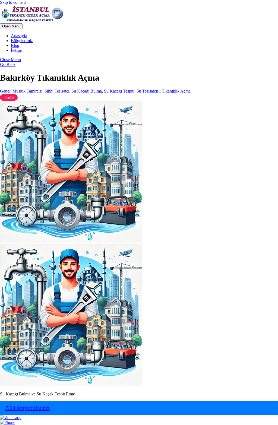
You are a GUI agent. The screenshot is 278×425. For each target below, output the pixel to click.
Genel (5, 91)
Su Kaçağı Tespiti (119, 91)
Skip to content (13, 2)
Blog (15, 45)
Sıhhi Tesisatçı (57, 91)
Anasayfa (19, 35)
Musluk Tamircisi (27, 91)
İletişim (17, 50)
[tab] (11, 26)
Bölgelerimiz (22, 40)
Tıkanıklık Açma (176, 91)
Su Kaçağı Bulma (86, 91)
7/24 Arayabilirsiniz (27, 408)
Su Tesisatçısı (148, 91)
